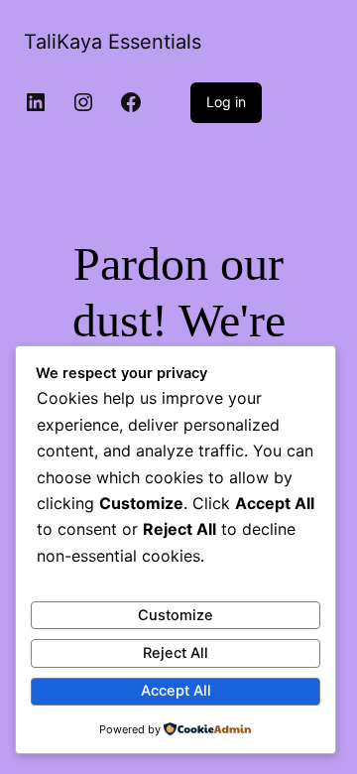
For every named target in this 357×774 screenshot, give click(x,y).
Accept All (176, 691)
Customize (175, 615)
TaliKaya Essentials (112, 42)
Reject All (175, 653)
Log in (226, 101)
